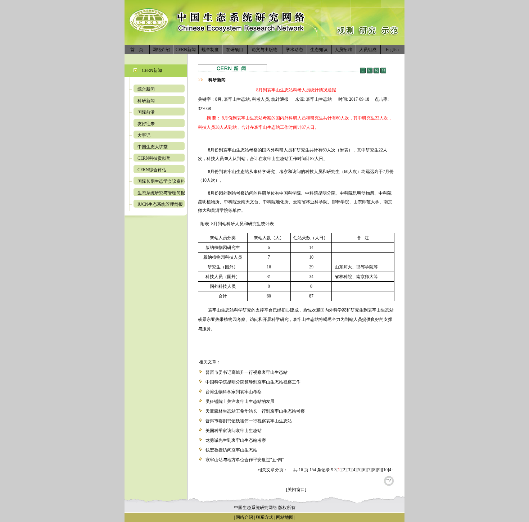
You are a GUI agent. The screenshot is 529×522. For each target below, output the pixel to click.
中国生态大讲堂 (152, 146)
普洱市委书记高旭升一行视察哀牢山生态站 (246, 372)
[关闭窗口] (296, 489)
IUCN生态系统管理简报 (160, 204)
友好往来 (146, 123)
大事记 (143, 135)
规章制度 (210, 49)
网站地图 (284, 517)
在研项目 (234, 49)
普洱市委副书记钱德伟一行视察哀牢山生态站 (248, 420)
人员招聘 (343, 49)
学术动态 (294, 49)
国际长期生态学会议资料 (161, 181)
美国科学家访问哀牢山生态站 (233, 430)
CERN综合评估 (151, 169)
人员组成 (367, 49)
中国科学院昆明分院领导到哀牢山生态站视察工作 (252, 382)
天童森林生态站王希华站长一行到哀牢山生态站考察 (255, 411)
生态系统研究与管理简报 (161, 192)
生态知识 (318, 49)
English (392, 49)
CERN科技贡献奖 (154, 158)
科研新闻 (146, 100)
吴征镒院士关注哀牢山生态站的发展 (240, 401)
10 (385, 469)
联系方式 (264, 517)
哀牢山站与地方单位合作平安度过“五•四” (244, 459)
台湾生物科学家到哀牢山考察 (233, 391)
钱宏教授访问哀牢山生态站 (231, 450)
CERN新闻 (186, 49)
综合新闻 (146, 89)
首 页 (136, 49)
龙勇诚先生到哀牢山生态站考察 (235, 440)
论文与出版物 (264, 49)
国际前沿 (146, 112)
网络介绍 (161, 49)
